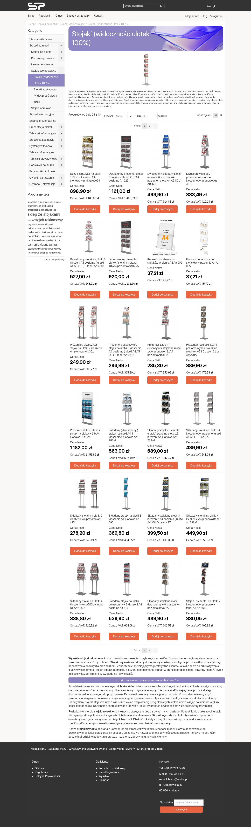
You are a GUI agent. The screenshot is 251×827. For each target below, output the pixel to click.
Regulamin (45, 15)
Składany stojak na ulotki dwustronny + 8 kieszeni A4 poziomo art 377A (163, 604)
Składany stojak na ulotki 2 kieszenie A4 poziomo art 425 (86, 519)
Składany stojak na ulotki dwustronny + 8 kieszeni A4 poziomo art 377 (125, 604)
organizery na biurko (38, 206)
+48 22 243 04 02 (174, 768)
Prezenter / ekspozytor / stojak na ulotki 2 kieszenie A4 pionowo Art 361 (86, 348)
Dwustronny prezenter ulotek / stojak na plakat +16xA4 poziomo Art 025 (126, 177)
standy (31, 220)
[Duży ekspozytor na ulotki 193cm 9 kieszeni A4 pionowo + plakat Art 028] (88, 152)
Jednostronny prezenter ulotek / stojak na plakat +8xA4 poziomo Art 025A (124, 263)
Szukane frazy (57, 748)
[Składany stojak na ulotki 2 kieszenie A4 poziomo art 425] (88, 494)
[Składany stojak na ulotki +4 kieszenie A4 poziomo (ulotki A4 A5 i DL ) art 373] (204, 408)
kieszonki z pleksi (53, 202)
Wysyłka (104, 776)
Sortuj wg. (108, 116)
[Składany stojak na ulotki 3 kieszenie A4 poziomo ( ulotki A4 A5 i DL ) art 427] (165, 494)
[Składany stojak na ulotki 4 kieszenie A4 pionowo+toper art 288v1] (204, 494)
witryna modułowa (44, 249)
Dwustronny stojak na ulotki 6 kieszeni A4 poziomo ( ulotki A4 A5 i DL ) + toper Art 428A (88, 263)
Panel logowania (109, 772)
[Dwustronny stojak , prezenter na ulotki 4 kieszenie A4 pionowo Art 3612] (204, 152)
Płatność (104, 780)
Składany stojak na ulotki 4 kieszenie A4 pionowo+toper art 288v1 (203, 519)
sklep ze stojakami (44, 214)
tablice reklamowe (39, 240)
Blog (204, 16)
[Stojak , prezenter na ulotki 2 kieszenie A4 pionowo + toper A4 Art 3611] (204, 579)
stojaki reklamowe (36, 224)
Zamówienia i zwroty (122, 748)
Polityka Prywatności (47, 776)
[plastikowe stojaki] (36, 6)
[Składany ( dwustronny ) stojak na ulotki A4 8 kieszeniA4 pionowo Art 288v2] (126, 408)
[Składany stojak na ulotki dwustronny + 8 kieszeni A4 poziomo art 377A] (165, 579)
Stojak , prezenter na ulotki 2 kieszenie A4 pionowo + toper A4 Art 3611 (203, 604)
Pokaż (138, 116)
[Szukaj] (161, 6)
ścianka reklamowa (50, 252)
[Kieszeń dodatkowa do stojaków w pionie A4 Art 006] (165, 237)
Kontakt (98, 15)
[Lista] (220, 115)
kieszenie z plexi (36, 202)
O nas (59, 15)
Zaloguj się (215, 16)
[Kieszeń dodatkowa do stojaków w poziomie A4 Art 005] (204, 237)
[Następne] (155, 126)
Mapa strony (38, 748)
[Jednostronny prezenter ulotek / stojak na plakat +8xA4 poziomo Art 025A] (126, 237)
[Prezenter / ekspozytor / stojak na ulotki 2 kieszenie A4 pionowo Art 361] (88, 323)
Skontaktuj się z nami (150, 748)
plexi (50, 206)
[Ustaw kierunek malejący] (130, 116)
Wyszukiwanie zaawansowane (88, 748)
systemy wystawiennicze (49, 236)
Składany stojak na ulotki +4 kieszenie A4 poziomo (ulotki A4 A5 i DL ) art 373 (203, 433)
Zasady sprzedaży (78, 15)
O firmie (39, 768)
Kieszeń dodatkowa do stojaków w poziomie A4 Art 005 (202, 263)
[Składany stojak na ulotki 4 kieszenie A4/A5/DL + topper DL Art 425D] (88, 579)
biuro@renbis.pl (177, 779)
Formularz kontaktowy (112, 768)
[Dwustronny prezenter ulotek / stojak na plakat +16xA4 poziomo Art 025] (126, 152)
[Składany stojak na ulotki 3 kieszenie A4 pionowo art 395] (126, 494)
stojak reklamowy (48, 220)
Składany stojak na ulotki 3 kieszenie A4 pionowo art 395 (125, 519)
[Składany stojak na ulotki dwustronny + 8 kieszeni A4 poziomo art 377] (126, 579)
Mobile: (164, 773)
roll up (53, 210)
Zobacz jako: (203, 115)
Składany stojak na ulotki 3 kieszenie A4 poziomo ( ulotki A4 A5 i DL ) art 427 (165, 519)
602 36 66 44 (177, 773)
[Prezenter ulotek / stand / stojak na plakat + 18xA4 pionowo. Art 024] (88, 408)
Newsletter (166, 802)
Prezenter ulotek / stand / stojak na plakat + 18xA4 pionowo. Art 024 (85, 433)
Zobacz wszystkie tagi (54, 259)
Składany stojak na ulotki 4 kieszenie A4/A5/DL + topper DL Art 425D (87, 604)
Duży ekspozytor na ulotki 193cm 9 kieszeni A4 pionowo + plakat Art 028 (85, 177)
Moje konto (192, 16)
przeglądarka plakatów (39, 210)
